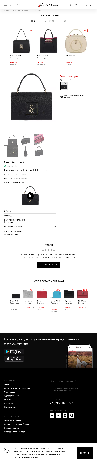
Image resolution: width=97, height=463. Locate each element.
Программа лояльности (15, 431)
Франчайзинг (10, 392)
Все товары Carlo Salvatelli (13, 231)
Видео (30, 207)
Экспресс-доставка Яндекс (16, 424)
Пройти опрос (10, 407)
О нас (6, 384)
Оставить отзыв (48, 264)
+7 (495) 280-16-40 (62, 403)
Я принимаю (65, 389)
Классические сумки (20, 10)
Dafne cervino (18, 182)
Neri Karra (28, 303)
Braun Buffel (14, 304)
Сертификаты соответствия (17, 388)
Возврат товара (11, 428)
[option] (21, 47)
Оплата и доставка (12, 420)
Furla (40, 303)
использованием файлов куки (26, 457)
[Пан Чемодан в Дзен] (65, 415)
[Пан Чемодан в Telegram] (52, 415)
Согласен (85, 453)
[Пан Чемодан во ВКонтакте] (58, 415)
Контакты (8, 399)
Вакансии (8, 403)
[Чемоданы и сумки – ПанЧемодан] (48, 4)
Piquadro (68, 303)
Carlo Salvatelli (37, 10)
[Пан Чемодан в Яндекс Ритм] (71, 415)
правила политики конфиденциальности (65, 389)
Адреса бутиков (11, 395)
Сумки (6, 10)
